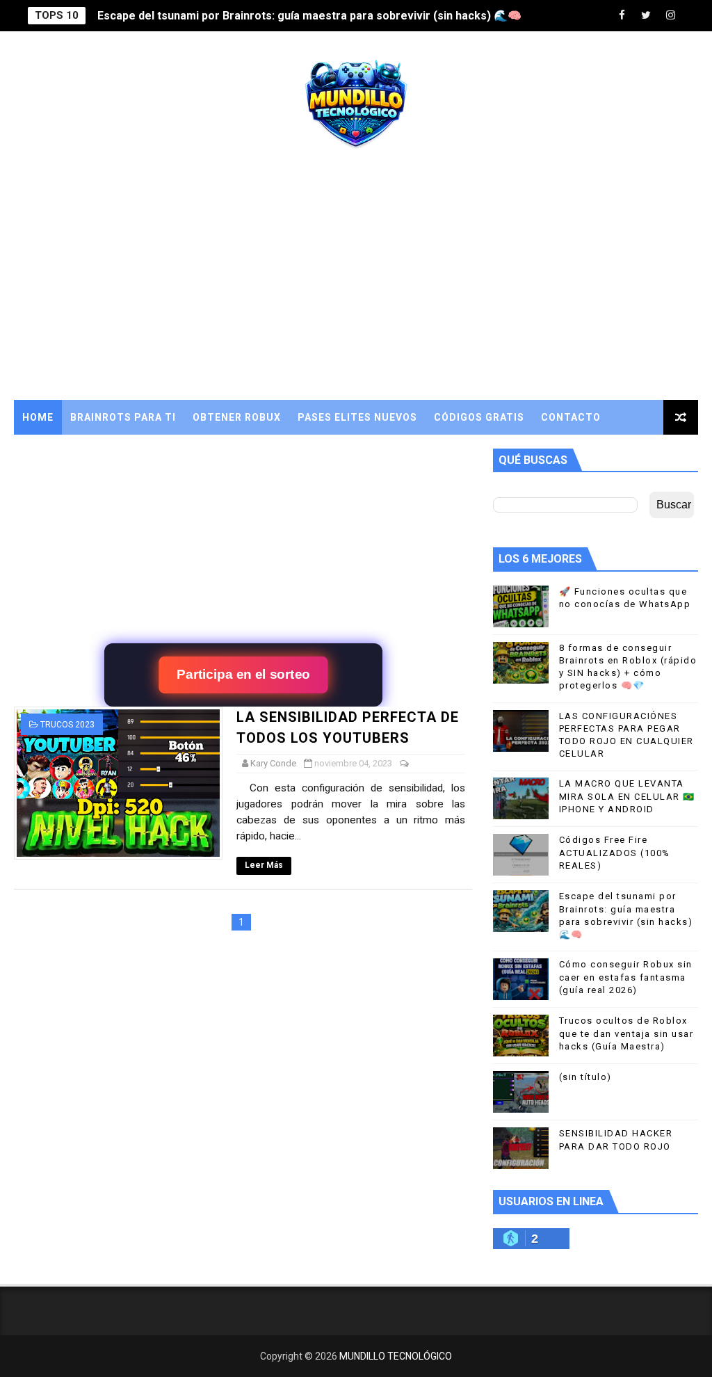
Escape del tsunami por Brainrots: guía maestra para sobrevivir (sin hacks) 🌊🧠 (309, 15)
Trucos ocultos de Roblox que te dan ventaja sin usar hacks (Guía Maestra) (626, 1033)
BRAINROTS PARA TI (123, 417)
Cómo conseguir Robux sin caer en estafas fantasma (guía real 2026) (626, 976)
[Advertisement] (356, 281)
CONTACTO (571, 417)
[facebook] (621, 15)
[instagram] (670, 15)
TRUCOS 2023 (67, 725)
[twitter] (646, 15)
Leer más (264, 865)
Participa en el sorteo (243, 675)
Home (38, 417)
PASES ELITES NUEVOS (357, 417)
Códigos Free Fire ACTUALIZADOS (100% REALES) (614, 852)
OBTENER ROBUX (237, 417)
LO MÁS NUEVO (62, 452)
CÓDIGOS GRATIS (479, 417)
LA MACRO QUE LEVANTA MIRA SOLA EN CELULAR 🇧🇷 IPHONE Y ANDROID (627, 796)
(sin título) (585, 1077)
